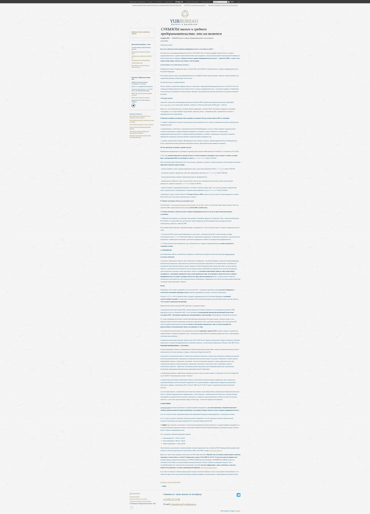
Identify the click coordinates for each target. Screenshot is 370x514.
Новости (179, 2)
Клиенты (168, 2)
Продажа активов (137, 2)
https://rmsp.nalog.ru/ (166, 105)
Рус (232, 2)
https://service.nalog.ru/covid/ (209, 467)
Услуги (158, 2)
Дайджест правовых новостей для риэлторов (223, 5)
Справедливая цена (137, 63)
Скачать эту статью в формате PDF (170, 482)
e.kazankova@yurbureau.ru (183, 504)
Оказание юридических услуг (140, 89)
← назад (163, 486)
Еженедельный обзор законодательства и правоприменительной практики (156, 5)
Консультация (192, 2)
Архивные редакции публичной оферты (140, 501)
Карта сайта (136, 493)
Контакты (205, 2)
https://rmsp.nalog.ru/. (216, 450)
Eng (238, 2)
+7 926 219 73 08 (171, 499)
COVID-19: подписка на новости (195, 5)
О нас (150, 2)
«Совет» (237, 511)
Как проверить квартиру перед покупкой (141, 124)
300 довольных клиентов (142, 97)
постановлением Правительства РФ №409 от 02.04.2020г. (187, 205)
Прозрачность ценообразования (141, 60)
